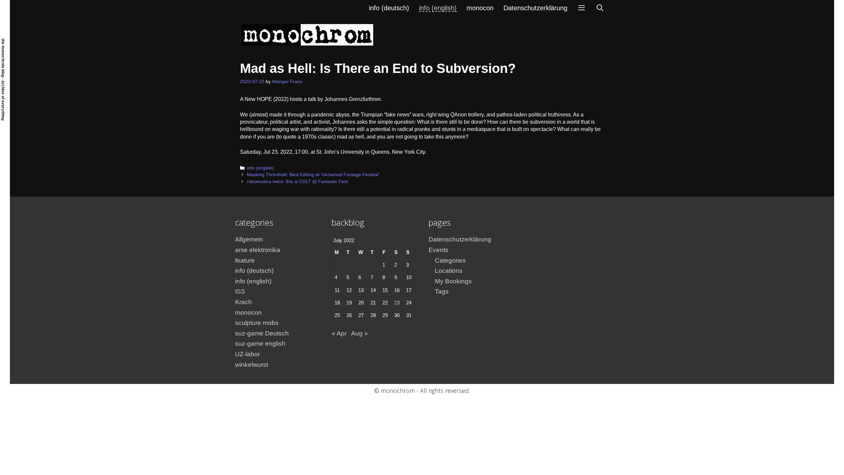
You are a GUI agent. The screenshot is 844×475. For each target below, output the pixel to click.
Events (438, 249)
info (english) (438, 8)
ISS (240, 291)
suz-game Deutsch (262, 333)
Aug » (359, 333)
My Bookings (453, 281)
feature (245, 260)
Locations (449, 270)
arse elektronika (257, 249)
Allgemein (249, 239)
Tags (442, 291)
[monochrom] (307, 34)
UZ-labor (247, 354)
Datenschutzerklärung (535, 8)
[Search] (600, 8)
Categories (450, 260)
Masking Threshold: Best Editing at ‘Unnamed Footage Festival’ (313, 174)
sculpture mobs (257, 322)
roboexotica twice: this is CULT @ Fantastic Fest (297, 181)
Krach (243, 302)
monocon (480, 8)
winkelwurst (251, 364)
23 (397, 302)
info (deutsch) (389, 8)
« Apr (339, 333)
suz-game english (260, 343)
